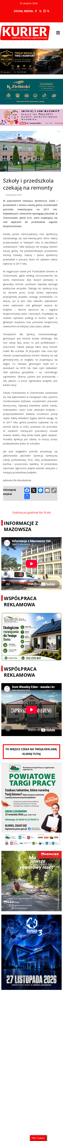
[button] (58, 32)
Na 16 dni (45, 512)
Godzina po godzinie (25, 512)
